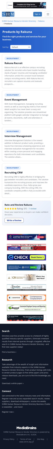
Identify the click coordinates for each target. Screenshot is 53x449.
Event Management (16, 99)
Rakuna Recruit (13, 63)
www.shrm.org (25, 442)
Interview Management (18, 136)
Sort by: (5, 47)
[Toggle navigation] (48, 14)
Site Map (40, 439)
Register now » (8, 412)
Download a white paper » (13, 383)
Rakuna (41, 21)
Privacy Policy (8, 439)
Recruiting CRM (14, 172)
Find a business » (9, 352)
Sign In (37, 14)
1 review (32, 208)
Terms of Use (25, 439)
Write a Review (14, 220)
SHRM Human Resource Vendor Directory (19, 21)
